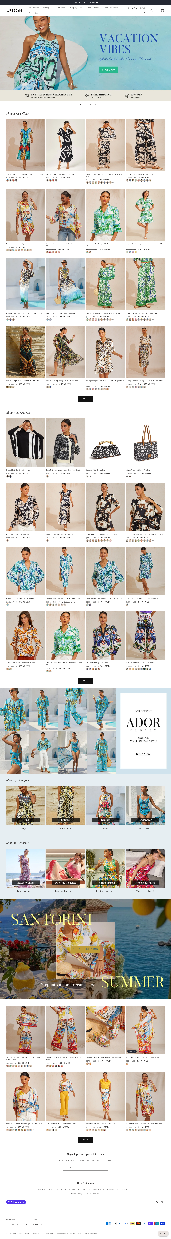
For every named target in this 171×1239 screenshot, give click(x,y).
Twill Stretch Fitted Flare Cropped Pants (61, 1124)
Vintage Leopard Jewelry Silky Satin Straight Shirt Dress (105, 382)
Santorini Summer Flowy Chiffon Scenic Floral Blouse (63, 245)
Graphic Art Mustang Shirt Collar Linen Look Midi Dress (145, 245)
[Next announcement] (164, 2)
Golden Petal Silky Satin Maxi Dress (59, 534)
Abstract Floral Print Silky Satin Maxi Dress (62, 174)
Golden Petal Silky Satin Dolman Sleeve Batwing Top (104, 175)
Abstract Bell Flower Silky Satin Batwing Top (103, 313)
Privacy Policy (76, 1194)
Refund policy (37, 1233)
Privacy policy (49, 1233)
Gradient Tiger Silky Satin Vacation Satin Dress (24, 313)
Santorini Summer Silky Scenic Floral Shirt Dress (24, 244)
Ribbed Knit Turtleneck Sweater (18, 470)
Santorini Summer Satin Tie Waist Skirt (100, 1124)
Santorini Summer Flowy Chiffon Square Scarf (143, 1057)
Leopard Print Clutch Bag (95, 470)
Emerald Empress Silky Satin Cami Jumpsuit (22, 381)
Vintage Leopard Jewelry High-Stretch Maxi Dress (144, 381)
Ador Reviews (53, 1189)
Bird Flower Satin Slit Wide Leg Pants (140, 663)
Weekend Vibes (143, 891)
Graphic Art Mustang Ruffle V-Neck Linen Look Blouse (104, 245)
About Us (42, 1189)
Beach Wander (24, 891)
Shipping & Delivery (96, 1189)
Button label (85, 59)
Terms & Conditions (92, 1194)
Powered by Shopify (23, 1233)
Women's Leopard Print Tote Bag (138, 470)
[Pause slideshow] (96, 104)
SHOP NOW (85, 731)
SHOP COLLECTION (85, 949)
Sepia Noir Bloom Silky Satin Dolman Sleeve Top (144, 534)
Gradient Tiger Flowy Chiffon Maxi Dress (61, 313)
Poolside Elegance (64, 891)
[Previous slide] (74, 104)
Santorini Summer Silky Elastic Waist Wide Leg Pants (64, 1059)
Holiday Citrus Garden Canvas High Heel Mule (103, 1057)
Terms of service (62, 1233)
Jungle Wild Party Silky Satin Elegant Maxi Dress (24, 174)
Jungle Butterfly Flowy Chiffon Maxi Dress (62, 381)
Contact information (90, 1233)
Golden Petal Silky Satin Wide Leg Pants (141, 174)
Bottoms (64, 828)
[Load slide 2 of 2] (84, 104)
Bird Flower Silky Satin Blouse (97, 663)
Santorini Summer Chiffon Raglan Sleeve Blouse (24, 1124)
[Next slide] (90, 104)
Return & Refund (113, 1189)
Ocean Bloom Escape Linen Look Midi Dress (142, 598)
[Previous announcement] (7, 2)
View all (85, 399)
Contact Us (65, 1189)
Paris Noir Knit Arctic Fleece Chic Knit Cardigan (64, 470)
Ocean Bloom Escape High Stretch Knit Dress (63, 598)
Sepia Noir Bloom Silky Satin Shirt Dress (101, 534)
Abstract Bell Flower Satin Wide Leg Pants (142, 313)
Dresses (104, 828)
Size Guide (126, 1189)
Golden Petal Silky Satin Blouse (18, 534)
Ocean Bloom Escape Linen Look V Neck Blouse (104, 598)
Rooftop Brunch (104, 891)
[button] (46, 7)
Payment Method (78, 1189)
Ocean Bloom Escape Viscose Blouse (20, 598)
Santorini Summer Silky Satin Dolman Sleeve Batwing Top (23, 1059)
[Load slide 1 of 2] (80, 104)
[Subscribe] (105, 1168)
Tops (24, 828)
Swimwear (144, 828)
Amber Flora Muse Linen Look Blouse (20, 663)
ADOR (14, 1233)
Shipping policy (75, 1233)
